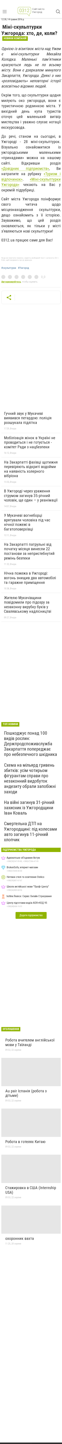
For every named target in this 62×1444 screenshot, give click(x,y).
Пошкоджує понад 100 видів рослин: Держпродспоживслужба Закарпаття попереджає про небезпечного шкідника (30, 743)
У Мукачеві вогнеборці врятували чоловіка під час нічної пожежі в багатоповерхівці (27, 522)
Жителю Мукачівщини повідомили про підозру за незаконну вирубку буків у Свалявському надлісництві (27, 604)
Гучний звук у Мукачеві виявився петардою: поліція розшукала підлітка (28, 418)
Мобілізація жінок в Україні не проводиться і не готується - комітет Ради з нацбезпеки (29, 442)
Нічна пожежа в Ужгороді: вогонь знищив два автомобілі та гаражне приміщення (30, 578)
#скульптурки (8, 267)
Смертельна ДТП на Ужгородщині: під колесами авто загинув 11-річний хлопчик (30, 831)
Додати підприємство (31, 915)
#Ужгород (23, 267)
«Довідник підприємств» (25, 168)
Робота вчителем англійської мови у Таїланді (29, 1042)
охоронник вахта (19, 1238)
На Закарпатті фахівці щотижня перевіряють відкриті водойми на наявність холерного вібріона (31, 469)
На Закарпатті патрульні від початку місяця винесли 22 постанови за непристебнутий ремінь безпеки (29, 551)
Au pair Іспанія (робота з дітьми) (26, 1093)
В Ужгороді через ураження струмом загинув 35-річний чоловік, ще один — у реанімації (30, 495)
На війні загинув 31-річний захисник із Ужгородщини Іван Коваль (29, 808)
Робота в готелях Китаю (25, 1141)
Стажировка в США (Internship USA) (30, 1190)
